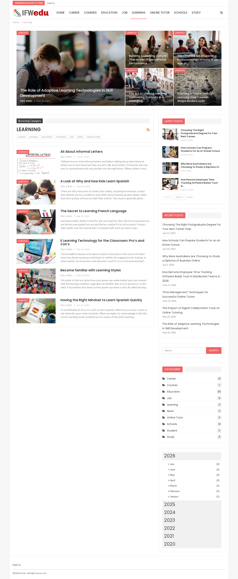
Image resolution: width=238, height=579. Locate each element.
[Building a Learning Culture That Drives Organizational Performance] (149, 49)
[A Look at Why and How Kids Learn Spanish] (36, 192)
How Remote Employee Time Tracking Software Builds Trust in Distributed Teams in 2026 (191, 276)
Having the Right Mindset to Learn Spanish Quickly (101, 300)
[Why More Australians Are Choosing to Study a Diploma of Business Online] (170, 168)
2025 (169, 504)
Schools (180, 13)
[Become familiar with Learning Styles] (36, 281)
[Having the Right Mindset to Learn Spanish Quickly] (36, 310)
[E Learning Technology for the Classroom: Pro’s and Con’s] (36, 251)
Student (172, 430)
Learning (138, 13)
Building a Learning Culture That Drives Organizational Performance (147, 59)
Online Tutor (160, 13)
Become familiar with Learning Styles (90, 270)
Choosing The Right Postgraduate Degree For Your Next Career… (199, 133)
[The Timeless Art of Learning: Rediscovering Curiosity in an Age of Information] (197, 49)
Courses (90, 13)
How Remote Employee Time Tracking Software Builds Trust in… (199, 183)
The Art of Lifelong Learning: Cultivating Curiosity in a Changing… (148, 97)
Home (61, 13)
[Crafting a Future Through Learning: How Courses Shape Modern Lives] (197, 87)
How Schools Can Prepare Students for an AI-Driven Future (200, 149)
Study (196, 13)
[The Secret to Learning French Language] (36, 221)
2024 (169, 512)
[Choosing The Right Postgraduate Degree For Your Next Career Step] (170, 134)
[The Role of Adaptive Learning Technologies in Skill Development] (70, 68)
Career (74, 13)
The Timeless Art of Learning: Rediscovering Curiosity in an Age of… (197, 59)
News (80, 137)
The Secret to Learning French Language (93, 211)
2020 (169, 544)
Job (124, 13)
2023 (169, 520)
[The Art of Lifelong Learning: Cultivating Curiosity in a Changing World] (149, 87)
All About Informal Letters (81, 151)
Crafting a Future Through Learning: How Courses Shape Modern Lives (195, 97)
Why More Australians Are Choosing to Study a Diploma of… (201, 165)
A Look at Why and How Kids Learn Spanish (94, 181)
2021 (169, 536)
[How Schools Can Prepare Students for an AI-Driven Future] (170, 152)
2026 (169, 456)
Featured (61, 137)
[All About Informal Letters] (36, 162)
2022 (169, 528)
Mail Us (51, 3)
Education (109, 13)
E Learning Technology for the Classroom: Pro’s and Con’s (102, 242)
